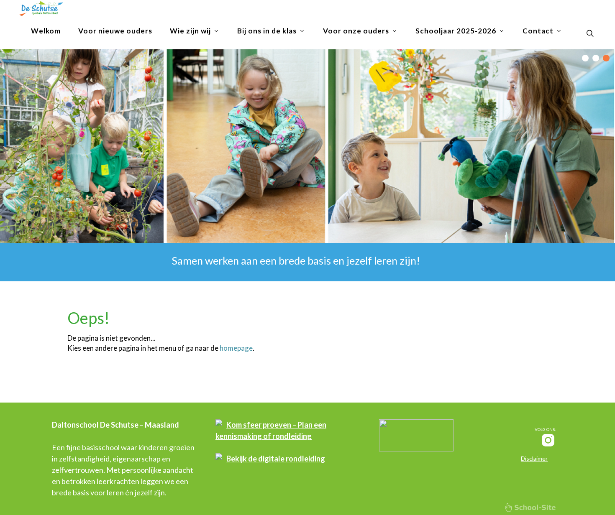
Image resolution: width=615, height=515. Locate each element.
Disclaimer (534, 458)
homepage (236, 348)
